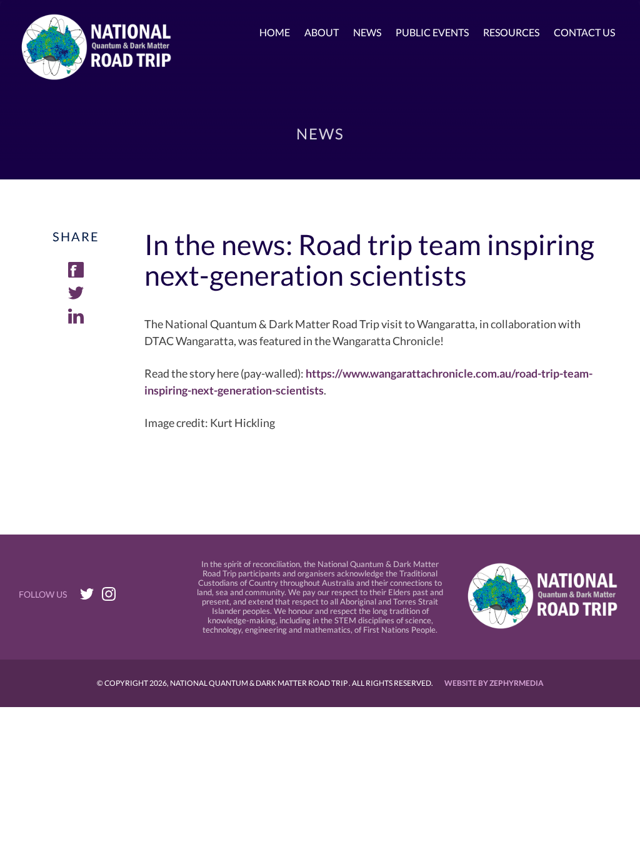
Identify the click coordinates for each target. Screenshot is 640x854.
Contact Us (584, 32)
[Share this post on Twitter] (76, 296)
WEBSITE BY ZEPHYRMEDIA (494, 683)
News (367, 32)
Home (274, 32)
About (321, 32)
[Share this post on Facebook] (76, 273)
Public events (432, 32)
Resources (511, 32)
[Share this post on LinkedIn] (76, 319)
